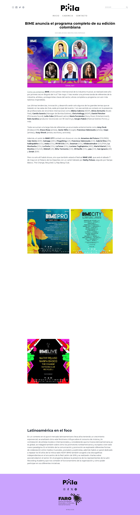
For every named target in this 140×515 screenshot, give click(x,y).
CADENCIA (67, 16)
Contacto (82, 16)
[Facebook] (68, 489)
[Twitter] (72, 489)
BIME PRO (71, 33)
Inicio (55, 16)
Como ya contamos (35, 92)
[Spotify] (76, 489)
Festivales (81, 33)
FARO (76, 33)
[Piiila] (70, 7)
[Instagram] (64, 489)
